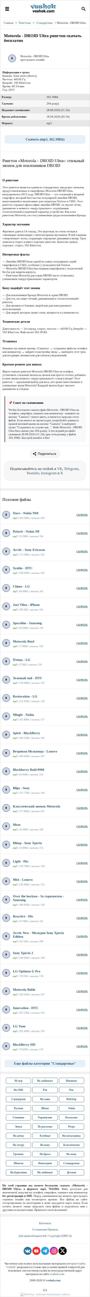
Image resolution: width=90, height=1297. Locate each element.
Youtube (32, 473)
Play (12, 58)
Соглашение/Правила (45, 1229)
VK (59, 469)
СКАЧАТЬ (82, 515)
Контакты (45, 1223)
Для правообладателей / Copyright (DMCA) (45, 1235)
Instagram (49, 473)
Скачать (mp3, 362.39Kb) (45, 139)
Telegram (71, 469)
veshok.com (57, 1274)
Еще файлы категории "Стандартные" (45, 1063)
